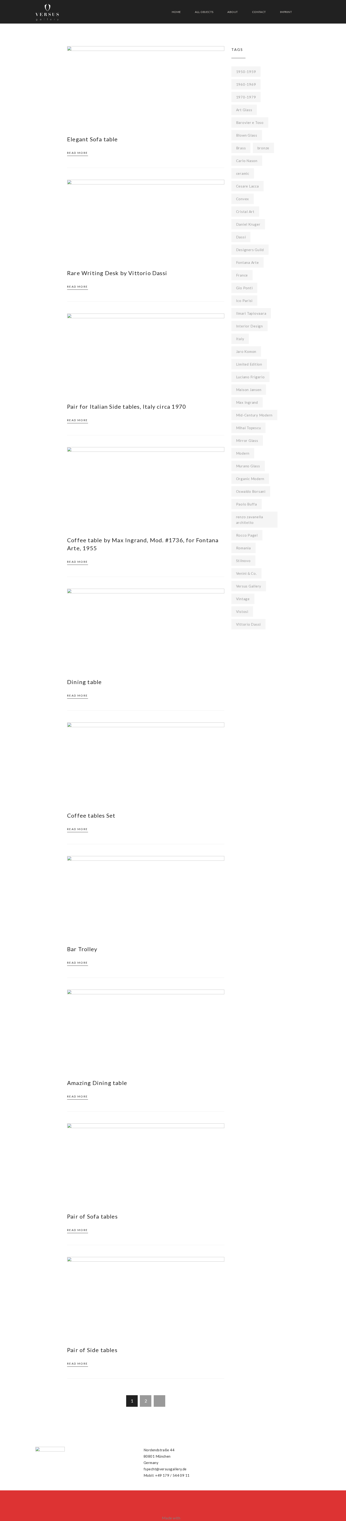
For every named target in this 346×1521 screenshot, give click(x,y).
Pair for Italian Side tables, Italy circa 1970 (126, 406)
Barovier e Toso (250, 122)
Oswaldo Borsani (251, 491)
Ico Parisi (244, 300)
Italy (240, 339)
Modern (243, 453)
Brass (241, 148)
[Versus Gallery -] (47, 12)
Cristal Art (245, 211)
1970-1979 (246, 97)
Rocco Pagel (247, 535)
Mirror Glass (247, 440)
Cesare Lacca (247, 186)
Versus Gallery (249, 586)
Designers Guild (250, 250)
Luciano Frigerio (250, 377)
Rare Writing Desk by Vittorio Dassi (117, 272)
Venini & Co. (246, 573)
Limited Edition (249, 364)
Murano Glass (248, 466)
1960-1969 (246, 84)
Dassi (241, 237)
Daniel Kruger (248, 224)
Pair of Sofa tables (92, 1216)
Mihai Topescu (248, 428)
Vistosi (242, 611)
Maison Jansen (249, 389)
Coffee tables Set (91, 815)
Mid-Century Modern (254, 415)
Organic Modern (250, 479)
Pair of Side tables (92, 1349)
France (242, 275)
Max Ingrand (247, 402)
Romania (243, 548)
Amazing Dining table (97, 1082)
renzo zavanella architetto (249, 520)
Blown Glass (246, 135)
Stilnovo (243, 561)
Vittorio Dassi (248, 624)
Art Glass (244, 110)
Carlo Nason (246, 161)
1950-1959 (246, 71)
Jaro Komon (246, 351)
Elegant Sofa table (92, 139)
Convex (242, 199)
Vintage (243, 599)
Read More (77, 153)
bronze (263, 148)
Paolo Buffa (246, 504)
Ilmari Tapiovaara (251, 313)
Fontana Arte (247, 262)
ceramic (242, 173)
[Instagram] (243, 1449)
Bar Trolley (82, 949)
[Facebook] (225, 1449)
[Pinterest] (234, 1449)
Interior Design (249, 326)
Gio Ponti (244, 288)
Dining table (84, 681)
